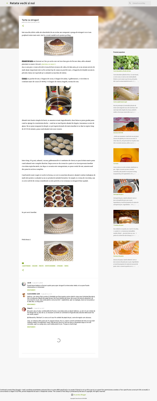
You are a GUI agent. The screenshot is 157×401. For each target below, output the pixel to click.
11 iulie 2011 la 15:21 (38, 308)
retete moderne (50, 265)
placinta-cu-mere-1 (48, 64)
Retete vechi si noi (22, 3)
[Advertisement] (58, 373)
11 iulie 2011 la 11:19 (46, 294)
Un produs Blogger (79, 395)
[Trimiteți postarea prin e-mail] (23, 263)
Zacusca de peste (118, 256)
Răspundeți (31, 290)
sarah (29, 283)
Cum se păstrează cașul (120, 102)
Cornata (115, 163)
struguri (59, 265)
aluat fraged (26, 265)
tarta (66, 265)
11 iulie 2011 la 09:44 (37, 282)
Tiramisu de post (118, 225)
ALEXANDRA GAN (33, 294)
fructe (41, 265)
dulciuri (34, 265)
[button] (23, 26)
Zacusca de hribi (118, 132)
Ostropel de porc (118, 194)
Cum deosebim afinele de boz (122, 71)
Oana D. (30, 308)
